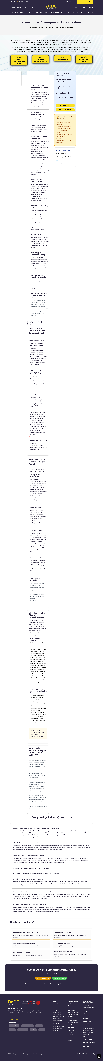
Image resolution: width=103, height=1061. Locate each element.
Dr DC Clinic (86, 1024)
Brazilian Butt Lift (57, 1012)
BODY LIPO (13, 12)
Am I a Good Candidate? (63, 943)
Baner (12, 1029)
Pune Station (14, 1025)
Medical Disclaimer (80, 1054)
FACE (30, 12)
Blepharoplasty (72, 1010)
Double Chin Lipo (72, 1020)
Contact (90, 7)
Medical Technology (88, 1032)
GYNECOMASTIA (54, 12)
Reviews (32, 8)
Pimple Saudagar (27, 1025)
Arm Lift (55, 1008)
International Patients (89, 1042)
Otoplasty (70, 1016)
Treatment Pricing (88, 1030)
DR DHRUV (79, 12)
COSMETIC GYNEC (40, 12)
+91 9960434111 (13, 1019)
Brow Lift (70, 1008)
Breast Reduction (57, 1028)
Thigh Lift (55, 1010)
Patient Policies (87, 1034)
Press (84, 1036)
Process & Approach (88, 1028)
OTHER (70, 12)
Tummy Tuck (56, 1006)
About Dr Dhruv (87, 1026)
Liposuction (56, 1004)
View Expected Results (22, 953)
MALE (62, 12)
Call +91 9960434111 (65, 105)
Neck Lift (70, 1018)
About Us (83, 7)
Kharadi (39, 1025)
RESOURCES (87, 12)
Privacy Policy (91, 1054)
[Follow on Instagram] (11, 1)
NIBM (33, 1029)
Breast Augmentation (59, 1026)
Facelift (70, 1004)
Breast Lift (55, 1031)
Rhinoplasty (71, 1006)
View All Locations (60, 978)
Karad (41, 1029)
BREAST (22, 12)
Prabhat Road (22, 1029)
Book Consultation (86, 1)
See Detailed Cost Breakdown (24, 943)
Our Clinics (75, 7)
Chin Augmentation (73, 1014)
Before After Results (15, 8)
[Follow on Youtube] (15, 1)
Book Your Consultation (63, 951)
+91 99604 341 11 (23, 2)
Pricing (26, 8)
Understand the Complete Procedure (27, 932)
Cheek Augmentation (74, 1012)
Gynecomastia (72, 1043)
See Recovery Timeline (62, 932)
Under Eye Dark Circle (74, 1025)
